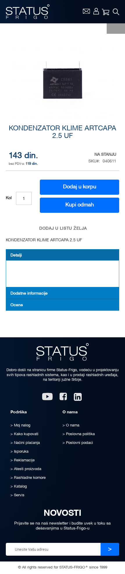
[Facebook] (63, 399)
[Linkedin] (78, 399)
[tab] (62, 255)
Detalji (16, 255)
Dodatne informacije (29, 293)
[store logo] (27, 11)
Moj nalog (96, 11)
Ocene (16, 305)
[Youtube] (47, 399)
